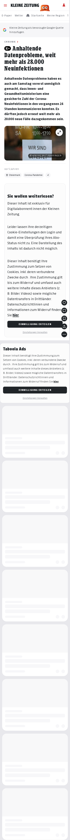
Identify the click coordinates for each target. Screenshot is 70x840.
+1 (48, 175)
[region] (35, 15)
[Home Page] (25, 5)
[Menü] (5, 5)
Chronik (10, 42)
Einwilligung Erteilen (35, 324)
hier (16, 315)
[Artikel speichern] (64, 318)
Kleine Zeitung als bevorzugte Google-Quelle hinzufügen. (36, 29)
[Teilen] (64, 326)
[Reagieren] (64, 302)
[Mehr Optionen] (64, 334)
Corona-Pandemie (34, 175)
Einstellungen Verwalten (35, 332)
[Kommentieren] (64, 310)
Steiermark (14, 175)
